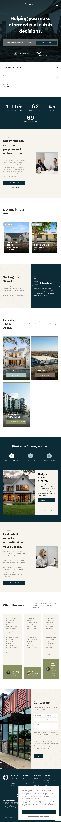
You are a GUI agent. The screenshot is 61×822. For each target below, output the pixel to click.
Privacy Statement (44, 816)
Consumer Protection (33, 816)
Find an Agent (14, 582)
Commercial (44, 375)
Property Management (16, 421)
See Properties (14, 182)
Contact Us (47, 778)
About (25, 778)
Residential (16, 375)
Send (38, 756)
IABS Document (14, 809)
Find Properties (47, 500)
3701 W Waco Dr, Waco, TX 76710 (50, 782)
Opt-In (38, 812)
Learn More (14, 188)
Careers (25, 783)
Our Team (26, 781)
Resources (36, 778)
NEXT (53, 510)
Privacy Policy (37, 785)
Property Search (35, 782)
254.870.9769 (48, 785)
